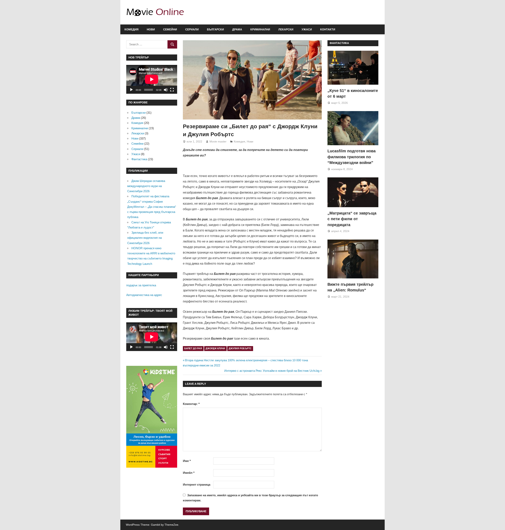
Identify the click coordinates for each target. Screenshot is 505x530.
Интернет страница (196, 484)
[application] (151, 79)
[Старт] (131, 90)
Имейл (189, 472)
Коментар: (191, 403)
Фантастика (139, 159)
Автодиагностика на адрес (144, 295)
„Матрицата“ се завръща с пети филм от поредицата (351, 219)
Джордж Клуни (215, 348)
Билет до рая (193, 348)
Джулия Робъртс (240, 348)
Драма (237, 29)
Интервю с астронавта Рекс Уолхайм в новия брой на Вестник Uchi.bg (271, 370)
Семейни (170, 29)
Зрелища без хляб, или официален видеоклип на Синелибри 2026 (145, 238)
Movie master (217, 141)
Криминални (260, 29)
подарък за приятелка (141, 285)
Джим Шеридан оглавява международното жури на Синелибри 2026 (146, 186)
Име (187, 461)
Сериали (192, 29)
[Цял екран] (172, 90)
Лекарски (285, 29)
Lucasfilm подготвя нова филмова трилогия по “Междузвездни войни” (351, 157)
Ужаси (307, 29)
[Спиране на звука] (166, 90)
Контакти (327, 29)
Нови (151, 29)
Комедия (131, 29)
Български (215, 29)
